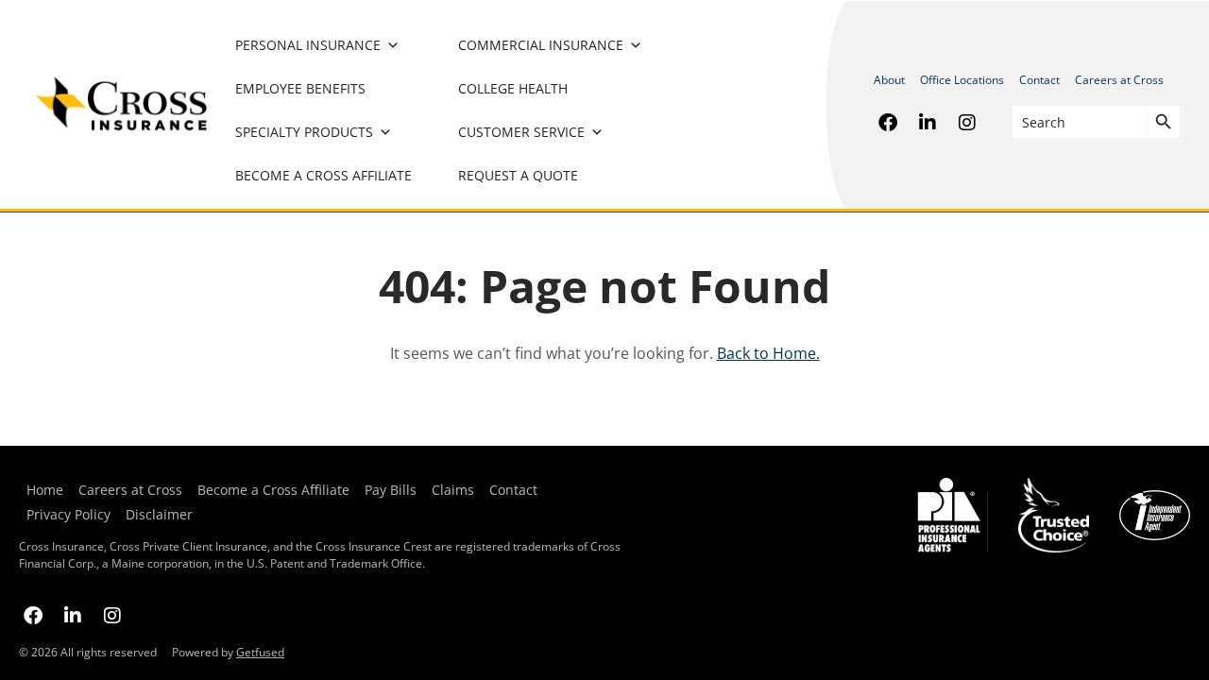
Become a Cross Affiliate (323, 175)
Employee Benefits (300, 88)
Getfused (260, 652)
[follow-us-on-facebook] (888, 122)
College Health (513, 88)
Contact (1039, 80)
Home (44, 490)
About (889, 80)
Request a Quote (518, 175)
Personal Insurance (308, 45)
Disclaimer (159, 514)
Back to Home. (768, 353)
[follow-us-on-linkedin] (927, 122)
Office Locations (962, 80)
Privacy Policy (68, 514)
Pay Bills (391, 490)
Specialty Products (304, 132)
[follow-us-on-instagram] (967, 122)
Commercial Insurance (540, 45)
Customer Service (521, 132)
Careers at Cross (1119, 80)
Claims (453, 490)
